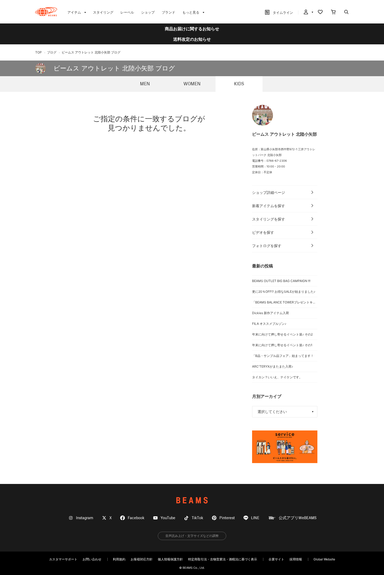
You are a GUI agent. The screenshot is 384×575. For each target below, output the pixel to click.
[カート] (333, 12)
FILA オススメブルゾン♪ (269, 324)
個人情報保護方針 (170, 559)
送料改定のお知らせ (192, 39)
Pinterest (227, 518)
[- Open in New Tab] (284, 446)
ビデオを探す (263, 232)
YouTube (168, 518)
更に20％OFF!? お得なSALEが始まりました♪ (283, 292)
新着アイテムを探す (268, 205)
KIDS (239, 84)
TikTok (197, 518)
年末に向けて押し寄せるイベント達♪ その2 (282, 334)
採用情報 (295, 559)
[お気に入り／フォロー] (320, 12)
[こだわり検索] (346, 12)
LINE (255, 518)
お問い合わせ (92, 559)
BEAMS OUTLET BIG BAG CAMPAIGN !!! (281, 281)
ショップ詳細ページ (268, 192)
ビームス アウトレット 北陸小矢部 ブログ (114, 68)
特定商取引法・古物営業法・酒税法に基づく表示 (222, 559)
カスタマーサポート (63, 559)
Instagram (84, 518)
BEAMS (192, 500)
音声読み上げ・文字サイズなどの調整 (192, 536)
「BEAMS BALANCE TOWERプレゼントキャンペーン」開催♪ (284, 302)
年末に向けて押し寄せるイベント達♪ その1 (282, 345)
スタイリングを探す (268, 219)
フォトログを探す (266, 245)
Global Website (324, 559)
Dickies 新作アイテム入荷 (270, 313)
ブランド (168, 12)
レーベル (127, 12)
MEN (145, 84)
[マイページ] (308, 12)
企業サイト (276, 559)
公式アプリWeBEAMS (298, 518)
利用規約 (119, 559)
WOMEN (192, 84)
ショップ (148, 12)
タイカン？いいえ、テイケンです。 (277, 377)
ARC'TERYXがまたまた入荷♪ (272, 366)
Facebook (136, 518)
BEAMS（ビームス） (46, 11)
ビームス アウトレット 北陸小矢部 (284, 134)
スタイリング (103, 12)
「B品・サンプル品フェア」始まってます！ (283, 356)
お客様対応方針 (142, 559)
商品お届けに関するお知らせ (192, 28)
